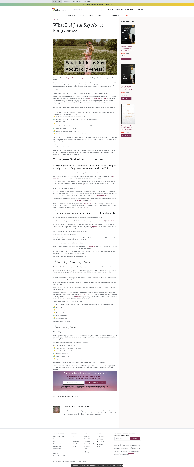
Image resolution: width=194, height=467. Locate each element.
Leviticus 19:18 (85, 185)
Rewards (55, 453)
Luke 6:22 (92, 200)
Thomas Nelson (75, 441)
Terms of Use (87, 439)
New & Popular (70, 15)
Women (66, 36)
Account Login (57, 448)
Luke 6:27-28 (96, 195)
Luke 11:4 (111, 221)
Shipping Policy (57, 446)
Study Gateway (87, 1)
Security (86, 448)
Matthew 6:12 (101, 221)
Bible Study (102, 15)
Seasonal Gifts (116, 15)
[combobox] (87, 9)
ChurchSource (66, 1)
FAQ (54, 441)
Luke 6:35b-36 (104, 195)
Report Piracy (87, 436)
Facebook (101, 442)
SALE (127, 15)
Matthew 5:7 (101, 173)
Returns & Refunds (58, 443)
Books (82, 15)
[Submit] (99, 9)
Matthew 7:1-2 (86, 204)
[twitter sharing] (75, 396)
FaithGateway (56, 1)
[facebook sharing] (72, 396)
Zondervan (73, 446)
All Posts (55, 19)
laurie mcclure (58, 36)
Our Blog (73, 439)
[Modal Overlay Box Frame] (85, 381)
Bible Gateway (77, 1)
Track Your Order (57, 451)
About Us (73, 436)
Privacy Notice (87, 441)
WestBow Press (75, 443)
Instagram (102, 436)
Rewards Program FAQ (59, 456)
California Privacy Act (89, 443)
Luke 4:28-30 (83, 294)
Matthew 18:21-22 (91, 246)
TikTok (101, 439)
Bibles (91, 15)
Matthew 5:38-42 (94, 226)
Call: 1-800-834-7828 (58, 436)
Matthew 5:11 (80, 200)
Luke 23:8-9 (78, 296)
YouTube (101, 444)
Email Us (55, 439)
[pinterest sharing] (77, 396)
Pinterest (101, 447)
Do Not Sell (87, 446)
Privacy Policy (131, 453)
